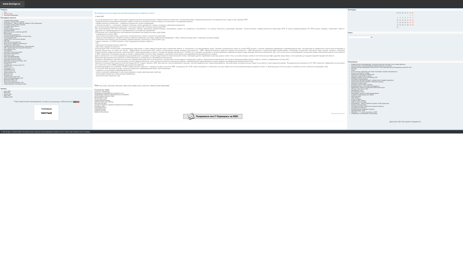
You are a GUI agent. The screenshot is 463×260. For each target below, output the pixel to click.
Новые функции (356, 96)
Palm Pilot (7, 40)
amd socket (111, 85)
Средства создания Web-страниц (14, 22)
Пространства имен (10, 62)
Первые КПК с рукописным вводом (14, 39)
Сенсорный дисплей (10, 37)
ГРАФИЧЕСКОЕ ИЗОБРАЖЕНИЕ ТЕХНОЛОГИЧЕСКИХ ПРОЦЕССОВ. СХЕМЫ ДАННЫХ (378, 64)
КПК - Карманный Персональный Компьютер (17, 48)
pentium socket (136, 85)
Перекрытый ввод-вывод (102, 100)
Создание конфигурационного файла (362, 94)
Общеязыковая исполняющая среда (15, 84)
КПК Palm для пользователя (12, 42)
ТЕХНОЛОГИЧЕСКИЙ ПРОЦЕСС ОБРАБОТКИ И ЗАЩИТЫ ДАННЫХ (372, 80)
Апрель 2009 (8, 94)
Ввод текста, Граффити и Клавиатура (15, 43)
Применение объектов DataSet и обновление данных (367, 81)
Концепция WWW (9, 30)
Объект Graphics (356, 99)
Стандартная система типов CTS (14, 65)
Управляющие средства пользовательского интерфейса (111, 94)
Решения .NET (8, 75)
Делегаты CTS (8, 74)
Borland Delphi (165, 85)
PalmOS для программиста (12, 35)
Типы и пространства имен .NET (14, 82)
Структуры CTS (9, 68)
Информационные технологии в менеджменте (365, 86)
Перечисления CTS (10, 72)
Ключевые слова (9, 55)
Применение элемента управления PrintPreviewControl (368, 87)
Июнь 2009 (7, 91)
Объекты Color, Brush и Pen (359, 89)
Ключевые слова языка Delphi (13, 52)
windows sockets (155, 85)
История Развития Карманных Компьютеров (17, 36)
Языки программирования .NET (13, 78)
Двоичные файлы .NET (11, 79)
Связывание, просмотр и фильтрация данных (365, 93)
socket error (145, 85)
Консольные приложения (11, 53)
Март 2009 (7, 95)
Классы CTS (7, 66)
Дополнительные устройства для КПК (15, 32)
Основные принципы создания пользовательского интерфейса (113, 104)
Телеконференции (100, 109)
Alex (342, 113)
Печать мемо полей (100, 99)
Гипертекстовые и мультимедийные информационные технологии (371, 66)
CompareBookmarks (100, 107)
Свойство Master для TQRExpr (103, 102)
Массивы (354, 68)
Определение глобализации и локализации (364, 113)
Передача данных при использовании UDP (364, 77)
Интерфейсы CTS (9, 69)
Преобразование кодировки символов (362, 109)
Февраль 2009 (8, 97)
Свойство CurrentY (100, 110)
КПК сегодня (7, 33)
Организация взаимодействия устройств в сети (109, 93)
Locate (353, 70)
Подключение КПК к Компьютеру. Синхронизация (19, 46)
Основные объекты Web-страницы (14, 24)
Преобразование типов (358, 110)
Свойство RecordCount (101, 112)
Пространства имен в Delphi (12, 59)
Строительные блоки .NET (12, 76)
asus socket (103, 85)
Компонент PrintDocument (359, 83)
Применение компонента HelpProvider (362, 74)
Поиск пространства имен (12, 58)
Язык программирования (11, 56)
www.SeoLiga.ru (56, 101)
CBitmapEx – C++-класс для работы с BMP (364, 112)
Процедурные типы (10, 49)
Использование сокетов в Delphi (104, 96)
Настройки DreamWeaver (11, 26)
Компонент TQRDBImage (102, 91)
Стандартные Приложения (12, 45)
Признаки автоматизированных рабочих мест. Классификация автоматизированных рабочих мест (381, 67)
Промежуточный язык (10, 81)
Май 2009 (7, 92)
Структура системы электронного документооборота (367, 106)
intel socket (119, 85)
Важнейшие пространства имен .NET (15, 61)
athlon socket (127, 85)
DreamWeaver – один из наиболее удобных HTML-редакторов (23, 23)
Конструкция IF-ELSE (100, 97)
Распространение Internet (12, 29)
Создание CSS (8, 27)
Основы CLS (8, 63)
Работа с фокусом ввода (358, 102)
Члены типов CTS (9, 71)
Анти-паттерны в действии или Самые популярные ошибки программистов (374, 71)
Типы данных (8, 50)
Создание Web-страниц (11, 20)
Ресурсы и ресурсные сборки (360, 73)
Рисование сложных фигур (359, 79)
